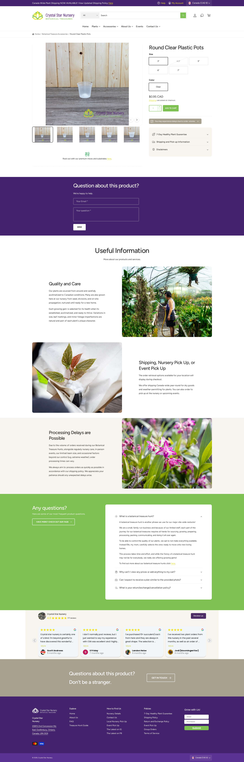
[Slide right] (137, 120)
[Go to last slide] (34, 640)
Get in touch (159, 677)
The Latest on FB (114, 733)
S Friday (51, 651)
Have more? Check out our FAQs (52, 522)
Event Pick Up (113, 725)
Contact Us (152, 26)
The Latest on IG (114, 729)
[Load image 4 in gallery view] (109, 134)
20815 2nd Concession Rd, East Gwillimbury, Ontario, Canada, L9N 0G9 (44, 730)
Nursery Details (114, 713)
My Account (177, 3)
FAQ (71, 721)
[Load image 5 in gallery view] (131, 134)
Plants (95, 26)
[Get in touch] (202, 15)
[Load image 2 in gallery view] (64, 134)
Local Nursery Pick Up (117, 721)
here (109, 158)
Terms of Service (151, 733)
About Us (126, 26)
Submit (196, 728)
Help (163, 3)
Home (37, 34)
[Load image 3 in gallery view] (87, 134)
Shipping (152, 100)
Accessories (109, 26)
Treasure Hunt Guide (78, 725)
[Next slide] (209, 640)
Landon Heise (97, 651)
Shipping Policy (151, 717)
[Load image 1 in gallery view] (42, 134)
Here (110, 3)
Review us (198, 615)
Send (79, 227)
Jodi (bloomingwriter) (144, 651)
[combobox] (143, 15)
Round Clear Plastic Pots (80, 34)
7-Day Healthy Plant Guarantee (158, 713)
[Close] (198, 121)
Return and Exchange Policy (156, 721)
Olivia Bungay (182, 651)
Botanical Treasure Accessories (55, 34)
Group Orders (150, 729)
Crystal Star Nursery (56, 614)
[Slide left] (131, 120)
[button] (96, 27)
